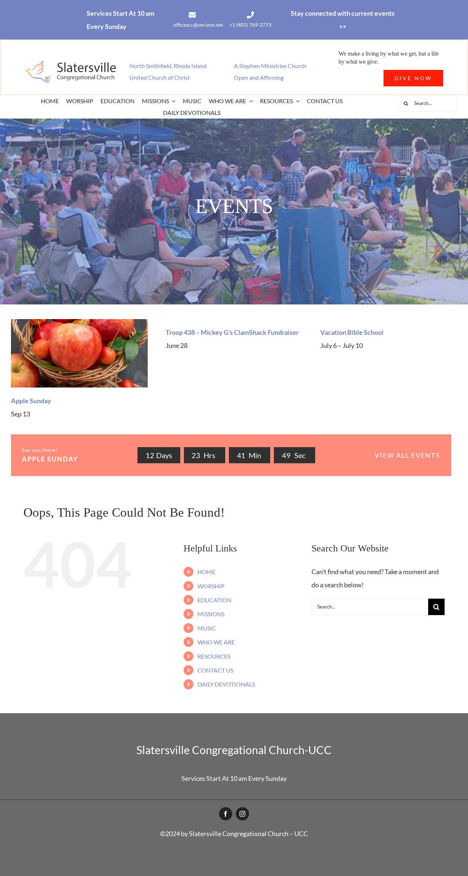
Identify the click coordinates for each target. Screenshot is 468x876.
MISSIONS (210, 613)
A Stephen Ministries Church (270, 65)
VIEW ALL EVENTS (407, 455)
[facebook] (225, 813)
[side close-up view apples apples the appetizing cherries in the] (79, 322)
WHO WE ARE (216, 642)
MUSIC (206, 628)
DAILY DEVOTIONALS (226, 684)
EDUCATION (214, 599)
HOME (206, 571)
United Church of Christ (159, 77)
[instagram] (242, 813)
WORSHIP (210, 586)
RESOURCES (213, 656)
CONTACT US (215, 670)
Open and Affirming (259, 77)
